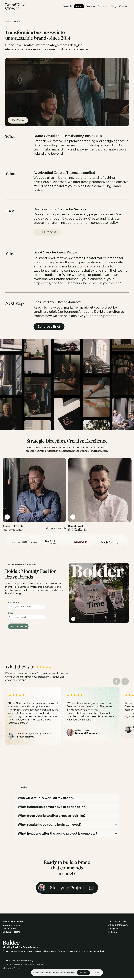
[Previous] (116, 681)
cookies (71, 972)
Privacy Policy (27, 960)
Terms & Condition (11, 960)
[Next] (125, 681)
